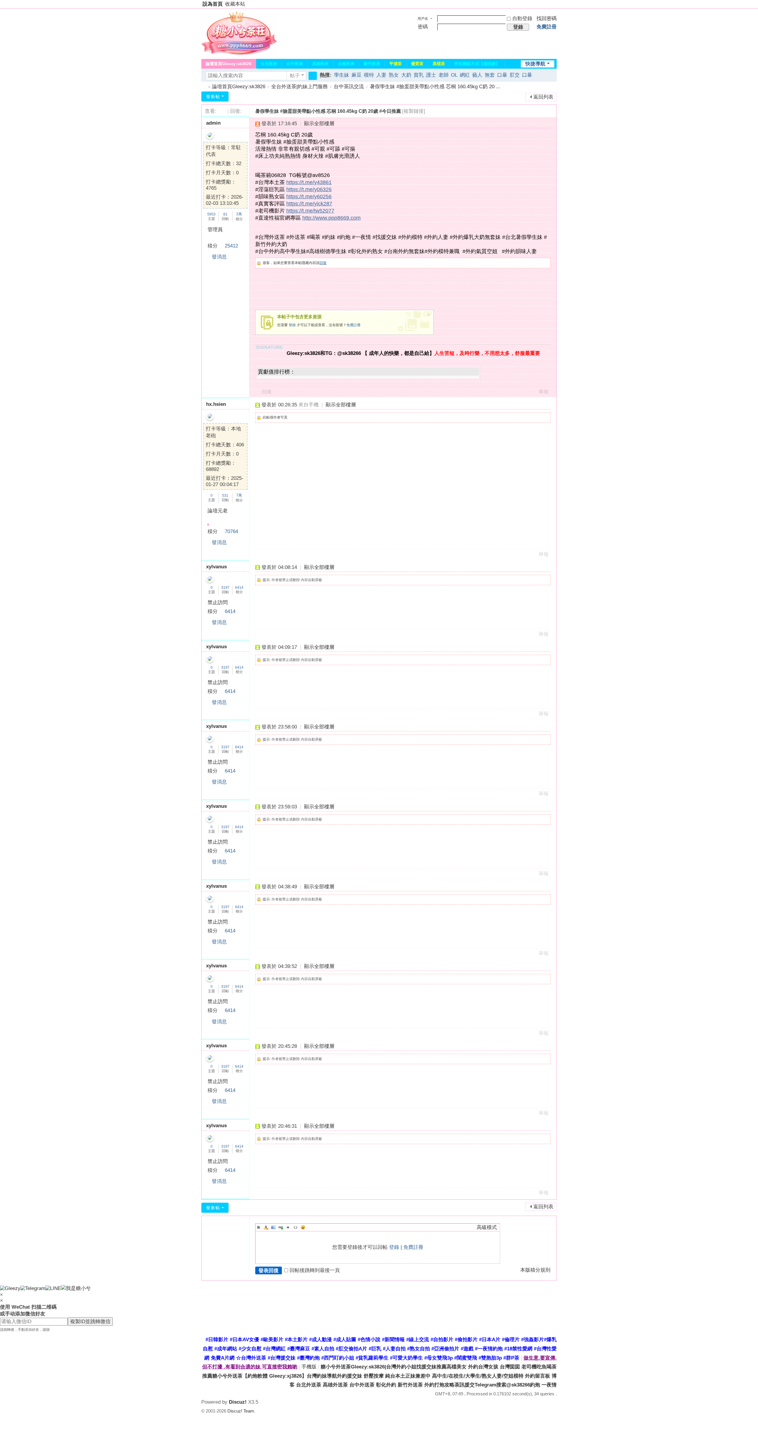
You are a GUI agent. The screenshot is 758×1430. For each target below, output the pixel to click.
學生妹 (341, 75)
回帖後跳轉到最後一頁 (315, 1270)
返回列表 (543, 97)
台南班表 (346, 63)
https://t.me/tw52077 (310, 211)
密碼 (423, 27)
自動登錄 (522, 18)
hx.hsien (216, 404)
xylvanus (216, 567)
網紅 (465, 75)
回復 (323, 263)
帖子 (295, 75)
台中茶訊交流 (349, 86)
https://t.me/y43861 (309, 182)
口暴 (502, 75)
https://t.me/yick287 (309, 204)
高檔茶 (439, 63)
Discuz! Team (240, 1410)
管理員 (215, 229)
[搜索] (313, 76)
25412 (231, 246)
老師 (444, 75)
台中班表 (294, 63)
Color (266, 1227)
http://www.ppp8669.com (331, 218)
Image (273, 1227)
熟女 (394, 75)
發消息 (219, 257)
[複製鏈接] (413, 111)
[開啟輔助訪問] (555, 4)
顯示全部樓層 (319, 123)
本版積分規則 (535, 1270)
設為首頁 (213, 4)
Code (295, 1227)
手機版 (309, 1367)
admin (213, 123)
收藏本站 (235, 4)
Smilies (303, 1227)
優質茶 (417, 63)
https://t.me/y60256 (309, 197)
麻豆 (356, 75)
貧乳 (419, 75)
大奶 (406, 75)
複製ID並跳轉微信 (90, 1321)
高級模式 (487, 1227)
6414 (239, 587)
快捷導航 (535, 64)
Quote (288, 1227)
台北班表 (269, 63)
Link (281, 1227)
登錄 (292, 325)
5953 (211, 214)
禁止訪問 (218, 602)
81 (225, 214)
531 (225, 495)
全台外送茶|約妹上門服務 (299, 86)
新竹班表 (372, 63)
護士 (431, 75)
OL (454, 75)
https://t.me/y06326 (309, 189)
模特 (369, 75)
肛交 (515, 75)
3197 (225, 587)
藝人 (477, 75)
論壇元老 (218, 511)
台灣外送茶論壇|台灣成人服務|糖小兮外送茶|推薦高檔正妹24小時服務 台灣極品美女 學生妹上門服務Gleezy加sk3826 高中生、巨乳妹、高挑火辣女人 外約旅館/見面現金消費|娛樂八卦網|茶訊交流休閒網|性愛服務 (203, 86)
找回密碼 (547, 18)
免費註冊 (547, 27)
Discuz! (238, 1402)
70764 (231, 531)
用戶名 (422, 19)
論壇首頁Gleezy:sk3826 (228, 63)
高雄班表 (320, 63)
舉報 (544, 392)
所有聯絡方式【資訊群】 (477, 63)
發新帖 (213, 96)
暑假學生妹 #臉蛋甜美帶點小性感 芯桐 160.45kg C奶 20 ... (435, 86)
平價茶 (395, 63)
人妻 (381, 75)
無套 (490, 75)
